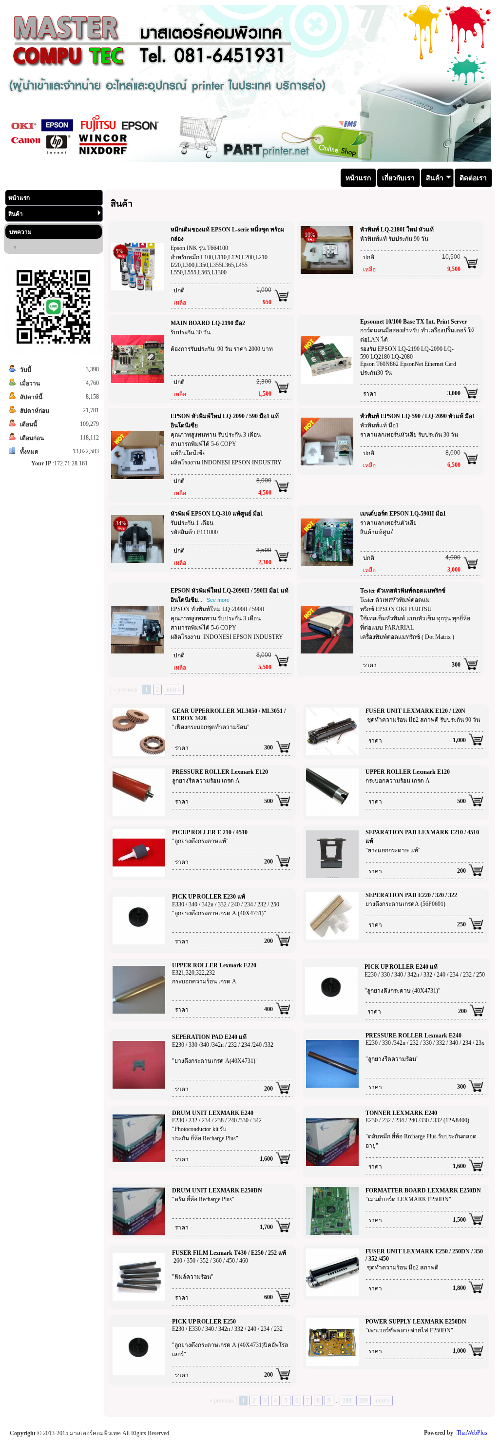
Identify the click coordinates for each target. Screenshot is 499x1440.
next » (174, 689)
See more (218, 600)
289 (363, 1400)
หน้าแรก (19, 197)
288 (347, 1400)
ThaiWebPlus (472, 1432)
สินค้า (15, 214)
